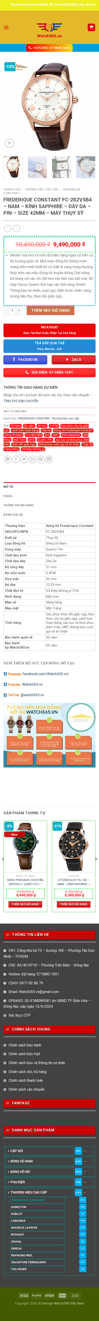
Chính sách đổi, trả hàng (28, 1072)
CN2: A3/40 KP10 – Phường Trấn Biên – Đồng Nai (49, 965)
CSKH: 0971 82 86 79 (26, 983)
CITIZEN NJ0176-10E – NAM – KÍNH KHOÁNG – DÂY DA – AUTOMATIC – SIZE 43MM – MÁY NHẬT (74, 882)
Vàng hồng (11, 449)
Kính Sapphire (71, 435)
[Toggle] (84, 1150)
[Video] (9, 143)
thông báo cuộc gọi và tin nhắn (59, 444)
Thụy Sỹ (87, 444)
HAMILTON (18, 1207)
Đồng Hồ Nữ (20, 1172)
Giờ (47, 435)
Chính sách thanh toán (26, 1080)
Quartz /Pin (45, 439)
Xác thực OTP (20, 1015)
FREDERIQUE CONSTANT (34, 418)
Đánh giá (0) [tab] (13, 514)
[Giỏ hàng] (91, 27)
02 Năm (16, 425)
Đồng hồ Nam (13, 435)
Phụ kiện (17, 1182)
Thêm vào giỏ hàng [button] (25, 904)
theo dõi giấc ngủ (23, 444)
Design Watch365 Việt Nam (63, 1303)
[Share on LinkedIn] (49, 459)
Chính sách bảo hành (25, 1045)
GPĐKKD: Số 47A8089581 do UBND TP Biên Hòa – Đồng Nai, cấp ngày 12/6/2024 (47, 1004)
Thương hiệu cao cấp (41, 189)
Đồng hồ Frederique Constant (73, 430)
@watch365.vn (32, 695)
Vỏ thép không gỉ (33, 449)
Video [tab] (7, 496)
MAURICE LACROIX (24, 1227)
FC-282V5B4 (34, 435)
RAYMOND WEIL (22, 1255)
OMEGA (16, 1248)
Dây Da (46, 430)
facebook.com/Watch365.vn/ (46, 674)
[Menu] (6, 27)
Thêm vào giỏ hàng (50, 310)
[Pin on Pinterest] (41, 459)
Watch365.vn (32, 684)
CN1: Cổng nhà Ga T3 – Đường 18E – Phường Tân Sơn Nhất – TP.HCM (48, 953)
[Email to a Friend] (32, 459)
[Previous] (11, 107)
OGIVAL (16, 1241)
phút (32, 439)
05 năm (29, 425)
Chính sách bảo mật (24, 1054)
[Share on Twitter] (24, 459)
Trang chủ (11, 189)
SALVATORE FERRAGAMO (28, 1262)
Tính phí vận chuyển (20, 401)
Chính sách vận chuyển (26, 1089)
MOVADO (17, 1234)
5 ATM (54, 425)
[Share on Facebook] (16, 459)
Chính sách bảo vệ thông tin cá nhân (37, 1063)
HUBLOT (17, 1214)
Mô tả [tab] (8, 486)
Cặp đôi (16, 1151)
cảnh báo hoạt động (25, 430)
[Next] (88, 107)
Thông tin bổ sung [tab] (18, 505)
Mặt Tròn (19, 439)
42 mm (42, 425)
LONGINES (18, 1220)
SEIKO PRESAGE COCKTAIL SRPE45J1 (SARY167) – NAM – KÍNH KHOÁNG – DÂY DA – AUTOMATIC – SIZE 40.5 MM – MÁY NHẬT (25, 882)
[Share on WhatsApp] (8, 459)
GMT (55, 435)
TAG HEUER (18, 1269)
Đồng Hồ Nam (21, 1161)
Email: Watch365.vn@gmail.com (34, 992)
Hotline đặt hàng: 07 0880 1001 (34, 974)
